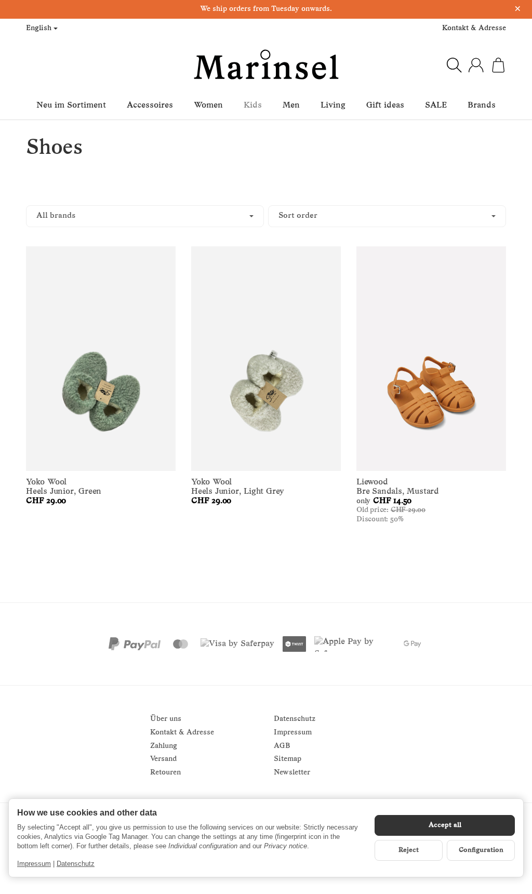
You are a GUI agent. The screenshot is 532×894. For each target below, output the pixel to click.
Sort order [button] (297, 216)
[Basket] (498, 65)
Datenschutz (76, 863)
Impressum (34, 863)
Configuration (481, 850)
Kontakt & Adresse (474, 28)
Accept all (445, 825)
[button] (266, 216)
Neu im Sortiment (71, 105)
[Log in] (476, 65)
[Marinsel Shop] (266, 65)
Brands (482, 105)
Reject (408, 850)
